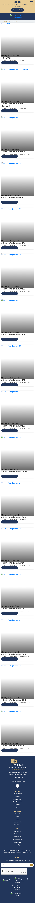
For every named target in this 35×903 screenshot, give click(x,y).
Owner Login (17, 831)
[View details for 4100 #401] (17, 39)
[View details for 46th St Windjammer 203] (17, 589)
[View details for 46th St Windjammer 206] (17, 681)
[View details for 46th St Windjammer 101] (17, 132)
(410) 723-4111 (18, 778)
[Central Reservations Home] (17, 16)
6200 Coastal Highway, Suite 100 (18, 773)
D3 (21, 852)
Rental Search (17, 794)
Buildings (17, 796)
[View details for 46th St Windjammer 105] (17, 269)
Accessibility (17, 842)
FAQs (17, 816)
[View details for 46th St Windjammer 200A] (17, 452)
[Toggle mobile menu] (31, 2)
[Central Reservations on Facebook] (15, 2)
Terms (18, 807)
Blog (17, 819)
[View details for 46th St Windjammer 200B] (17, 498)
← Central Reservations (9, 21)
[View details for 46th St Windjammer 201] (17, 544)
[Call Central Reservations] (19, 2)
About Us (17, 814)
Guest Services (17, 799)
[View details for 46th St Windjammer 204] (17, 635)
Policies (17, 804)
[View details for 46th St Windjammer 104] (17, 224)
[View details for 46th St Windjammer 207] (17, 726)
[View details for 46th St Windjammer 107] (17, 361)
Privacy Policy (17, 839)
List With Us (17, 837)
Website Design (14, 852)
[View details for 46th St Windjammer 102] (17, 178)
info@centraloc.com (18, 781)
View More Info (9, 63)
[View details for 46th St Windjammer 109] (17, 407)
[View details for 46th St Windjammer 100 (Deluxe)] (17, 84)
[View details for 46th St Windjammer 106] (17, 315)
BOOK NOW (17, 10)
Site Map (17, 845)
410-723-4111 (17, 6)
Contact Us (17, 825)
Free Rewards (17, 802)
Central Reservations (20, 851)
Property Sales (17, 822)
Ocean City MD (27, 852)
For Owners (17, 834)
